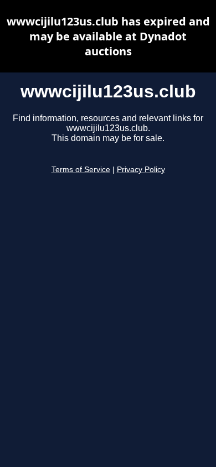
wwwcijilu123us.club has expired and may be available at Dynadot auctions (108, 36)
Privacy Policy (141, 169)
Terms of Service (81, 169)
